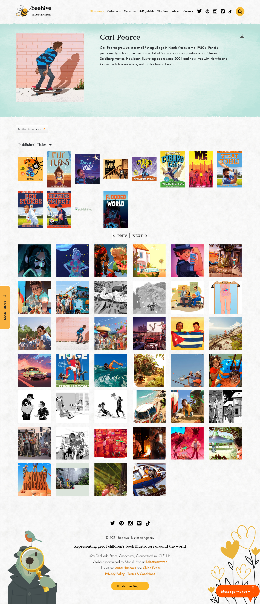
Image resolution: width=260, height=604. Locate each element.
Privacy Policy (115, 573)
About (176, 11)
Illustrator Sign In (130, 586)
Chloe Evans (151, 567)
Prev (122, 235)
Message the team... (237, 591)
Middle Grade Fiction (29, 129)
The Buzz (162, 11)
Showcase (130, 11)
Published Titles (32, 144)
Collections (113, 11)
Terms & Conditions (141, 573)
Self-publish (147, 11)
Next (137, 235)
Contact (188, 11)
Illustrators (97, 11)
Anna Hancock (125, 567)
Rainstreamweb (156, 561)
